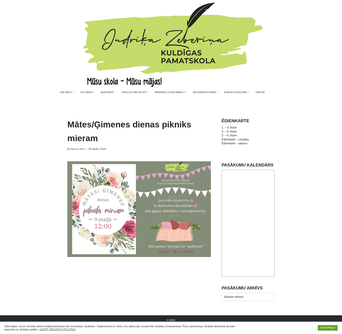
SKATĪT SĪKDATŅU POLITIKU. (57, 329)
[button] (73, 92)
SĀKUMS (260, 92)
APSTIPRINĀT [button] (327, 328)
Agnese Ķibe (78, 148)
